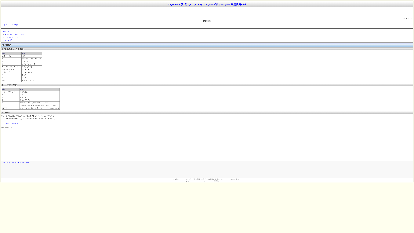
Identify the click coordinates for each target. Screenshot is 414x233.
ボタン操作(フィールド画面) (14, 34)
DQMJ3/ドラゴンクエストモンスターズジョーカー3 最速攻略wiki (207, 4)
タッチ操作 (9, 40)
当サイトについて (23, 162)
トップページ (5, 25)
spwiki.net (198, 181)
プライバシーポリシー (8, 162)
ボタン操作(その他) (11, 37)
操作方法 (15, 25)
